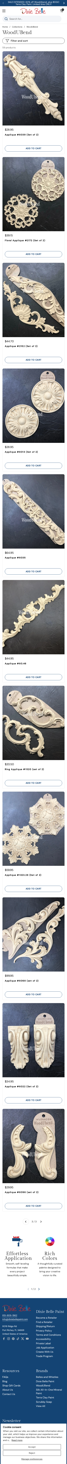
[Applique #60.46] (33, 617)
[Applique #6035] (33, 511)
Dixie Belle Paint (45, 1381)
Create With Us (44, 1351)
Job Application (45, 1347)
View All (40, 1406)
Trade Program (44, 1356)
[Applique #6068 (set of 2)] (33, 934)
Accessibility (43, 1339)
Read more (17, 1440)
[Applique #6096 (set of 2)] (33, 1146)
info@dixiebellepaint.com (15, 1319)
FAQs (5, 1377)
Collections (17, 27)
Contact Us (8, 1394)
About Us (7, 1389)
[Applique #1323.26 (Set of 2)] (33, 829)
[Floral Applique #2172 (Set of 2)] (33, 194)
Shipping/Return (45, 1326)
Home (5, 27)
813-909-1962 (9, 1315)
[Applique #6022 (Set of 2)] (33, 1040)
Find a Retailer (44, 1322)
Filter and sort (19, 40)
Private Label (43, 1343)
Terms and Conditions (48, 1334)
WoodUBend (43, 1385)
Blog (4, 1381)
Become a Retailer (46, 1317)
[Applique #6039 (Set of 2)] (33, 88)
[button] (61, 11)
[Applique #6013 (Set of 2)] (33, 406)
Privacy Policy (44, 1330)
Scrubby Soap (44, 1402)
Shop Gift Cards (11, 1385)
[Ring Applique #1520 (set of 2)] (33, 723)
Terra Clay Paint (45, 1397)
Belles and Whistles (47, 1377)
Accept (32, 1446)
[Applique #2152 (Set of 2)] (33, 300)
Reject (32, 1453)
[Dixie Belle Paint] (33, 11)
